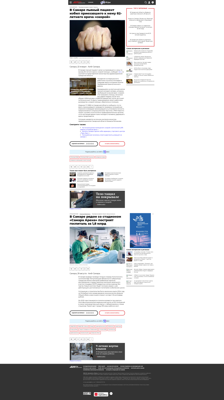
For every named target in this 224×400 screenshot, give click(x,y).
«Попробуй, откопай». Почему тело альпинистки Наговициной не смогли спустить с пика (143, 253)
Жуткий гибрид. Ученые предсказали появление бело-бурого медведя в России (144, 271)
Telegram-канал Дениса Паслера (79, 264)
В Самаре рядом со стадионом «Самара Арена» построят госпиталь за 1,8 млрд (140, 27)
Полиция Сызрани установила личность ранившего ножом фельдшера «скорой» (85, 180)
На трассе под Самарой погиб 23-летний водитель (140, 34)
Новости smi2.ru (75, 209)
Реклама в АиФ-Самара (89, 368)
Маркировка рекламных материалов (93, 369)
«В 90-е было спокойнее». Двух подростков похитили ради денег (143, 68)
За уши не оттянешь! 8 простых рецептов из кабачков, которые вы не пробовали (144, 81)
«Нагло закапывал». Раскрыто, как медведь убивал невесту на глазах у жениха (143, 265)
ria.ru (120, 72)
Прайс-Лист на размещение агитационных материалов (113, 368)
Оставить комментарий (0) (112, 143)
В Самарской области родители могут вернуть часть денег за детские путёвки (140, 41)
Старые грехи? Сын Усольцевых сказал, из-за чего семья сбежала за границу (143, 75)
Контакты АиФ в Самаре (137, 368)
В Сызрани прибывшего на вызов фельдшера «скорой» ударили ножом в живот (114, 180)
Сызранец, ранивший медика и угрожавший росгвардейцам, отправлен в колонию (85, 174)
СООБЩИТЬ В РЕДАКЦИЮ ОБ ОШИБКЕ (115, 369)
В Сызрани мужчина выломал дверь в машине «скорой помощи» (113, 174)
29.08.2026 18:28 (74, 214)
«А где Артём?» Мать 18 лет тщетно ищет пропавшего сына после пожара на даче (143, 282)
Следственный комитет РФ (85, 58)
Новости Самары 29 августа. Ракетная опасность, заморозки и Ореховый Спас (140, 20)
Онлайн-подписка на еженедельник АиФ (131, 366)
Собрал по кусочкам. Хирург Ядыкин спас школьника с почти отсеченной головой (144, 276)
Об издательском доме (89, 366)
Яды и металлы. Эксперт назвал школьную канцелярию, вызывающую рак (142, 64)
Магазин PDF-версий (112, 366)
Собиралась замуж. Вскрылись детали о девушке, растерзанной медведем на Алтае (143, 58)
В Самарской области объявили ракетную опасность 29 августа (140, 13)
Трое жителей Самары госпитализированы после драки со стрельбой (86, 185)
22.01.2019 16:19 (73, 7)
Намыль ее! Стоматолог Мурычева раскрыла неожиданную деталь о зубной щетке (143, 52)
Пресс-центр (101, 366)
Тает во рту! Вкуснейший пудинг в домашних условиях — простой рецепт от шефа (143, 259)
